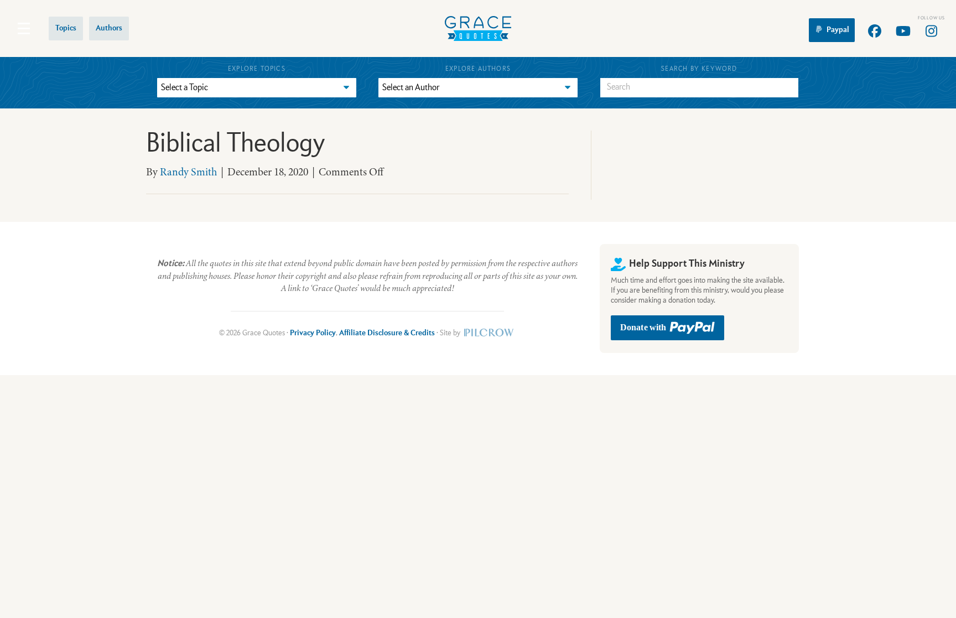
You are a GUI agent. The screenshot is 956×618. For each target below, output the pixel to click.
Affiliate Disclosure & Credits (387, 333)
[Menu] (24, 28)
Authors (109, 28)
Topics (65, 28)
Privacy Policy (313, 333)
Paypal (838, 30)
